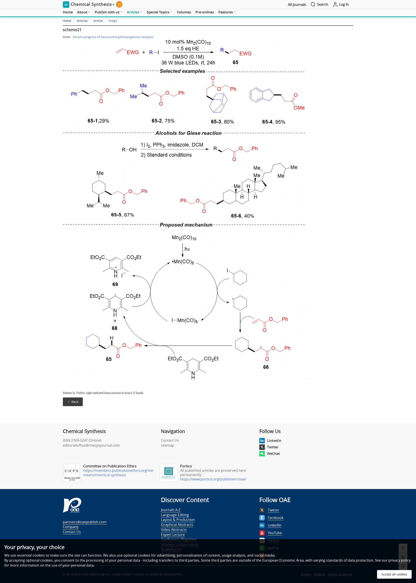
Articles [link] (82, 21)
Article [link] (98, 21)
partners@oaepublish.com (84, 522)
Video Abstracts (174, 529)
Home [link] (67, 21)
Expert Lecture (173, 534)
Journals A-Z (170, 509)
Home (68, 12)
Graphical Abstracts (177, 524)
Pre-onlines (204, 12)
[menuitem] (68, 12)
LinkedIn (274, 440)
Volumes (184, 12)
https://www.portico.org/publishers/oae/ (213, 479)
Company (70, 526)
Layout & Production (178, 519)
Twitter (273, 447)
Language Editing (175, 514)
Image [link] (112, 21)
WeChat (273, 453)
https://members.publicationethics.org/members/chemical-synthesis (118, 472)
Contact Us (170, 440)
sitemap (167, 445)
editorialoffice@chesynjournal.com (91, 445)
